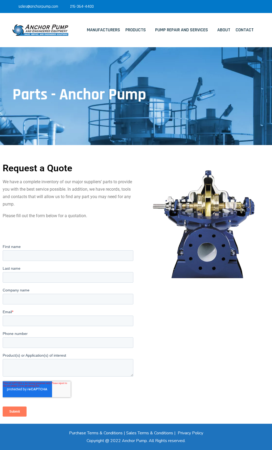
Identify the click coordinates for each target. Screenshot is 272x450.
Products (135, 30)
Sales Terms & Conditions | (151, 433)
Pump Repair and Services (181, 30)
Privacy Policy (190, 433)
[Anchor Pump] (40, 30)
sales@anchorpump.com (38, 6)
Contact (245, 30)
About (223, 30)
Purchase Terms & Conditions (96, 433)
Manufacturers (103, 30)
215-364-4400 (82, 6)
